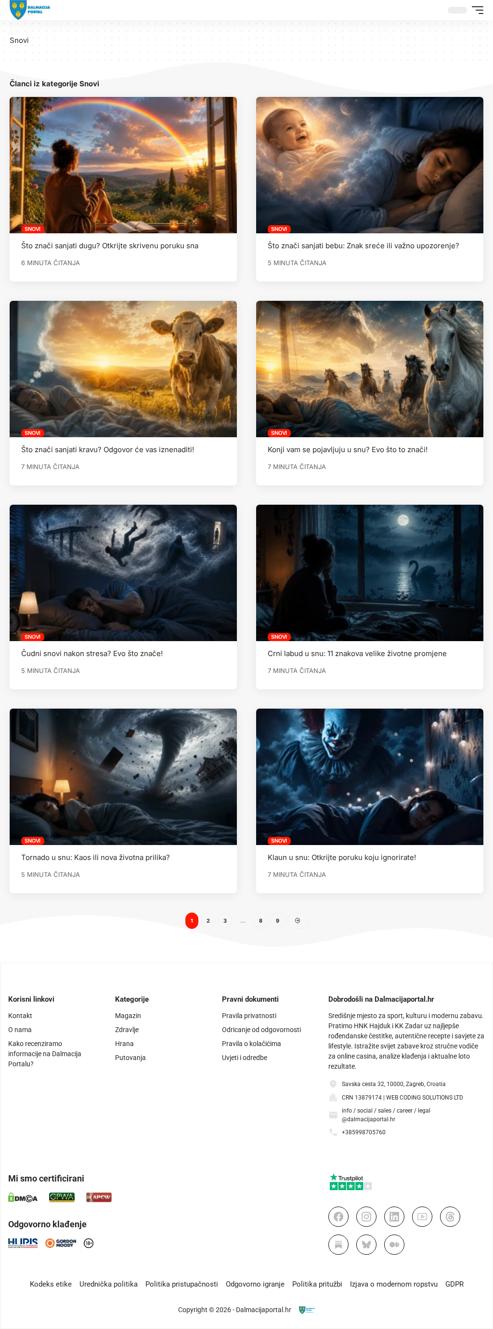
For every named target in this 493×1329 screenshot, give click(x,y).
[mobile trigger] (475, 10)
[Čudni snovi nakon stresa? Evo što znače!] (123, 573)
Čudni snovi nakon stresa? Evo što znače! (92, 653)
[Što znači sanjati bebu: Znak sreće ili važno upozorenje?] (369, 165)
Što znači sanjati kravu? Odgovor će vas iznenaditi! (107, 449)
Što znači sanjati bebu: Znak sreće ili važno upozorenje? (363, 245)
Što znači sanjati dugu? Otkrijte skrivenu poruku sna (109, 245)
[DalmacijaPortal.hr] (30, 10)
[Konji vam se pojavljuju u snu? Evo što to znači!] (369, 369)
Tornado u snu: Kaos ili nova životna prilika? (95, 857)
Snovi (32, 229)
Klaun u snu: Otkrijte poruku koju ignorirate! (342, 857)
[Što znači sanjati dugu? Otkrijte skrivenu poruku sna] (123, 165)
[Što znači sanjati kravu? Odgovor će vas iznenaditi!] (123, 369)
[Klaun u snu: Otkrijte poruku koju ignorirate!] (369, 777)
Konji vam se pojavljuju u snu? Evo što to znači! (348, 449)
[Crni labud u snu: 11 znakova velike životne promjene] (369, 573)
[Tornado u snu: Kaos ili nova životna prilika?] (123, 777)
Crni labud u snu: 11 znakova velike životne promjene (357, 653)
